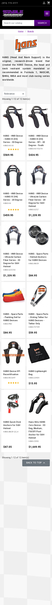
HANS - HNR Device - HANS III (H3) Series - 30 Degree (13, 139)
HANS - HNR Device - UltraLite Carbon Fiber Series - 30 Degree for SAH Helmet (13, 260)
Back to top (36, 463)
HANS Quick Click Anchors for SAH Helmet (12, 425)
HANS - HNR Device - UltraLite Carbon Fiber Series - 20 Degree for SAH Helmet (38, 199)
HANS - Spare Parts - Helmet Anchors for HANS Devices (38, 257)
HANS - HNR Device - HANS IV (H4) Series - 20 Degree (13, 196)
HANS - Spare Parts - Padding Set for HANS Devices (13, 317)
